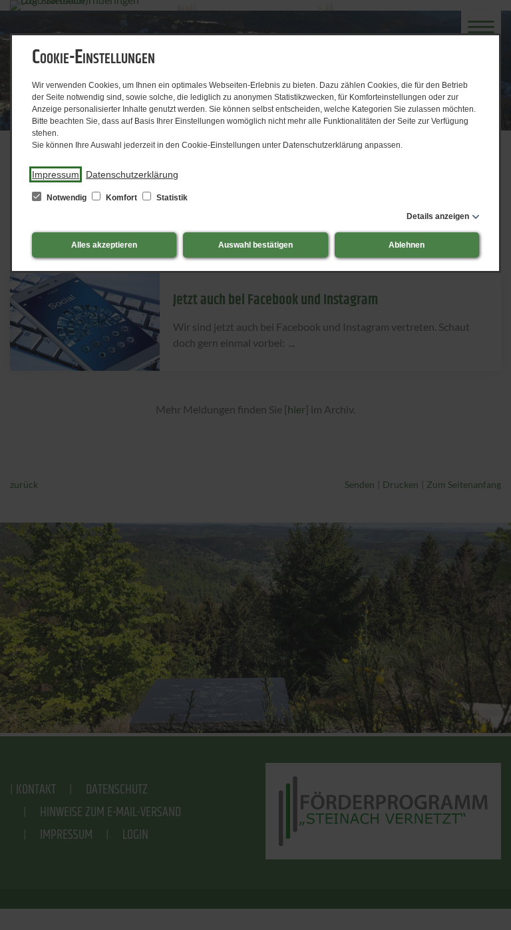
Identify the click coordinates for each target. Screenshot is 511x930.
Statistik (171, 197)
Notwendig (66, 197)
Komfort (121, 197)
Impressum (55, 174)
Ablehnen (407, 245)
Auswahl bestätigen (255, 245)
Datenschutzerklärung (132, 174)
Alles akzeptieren (104, 245)
